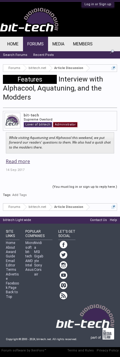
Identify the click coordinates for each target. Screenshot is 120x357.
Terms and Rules (80, 350)
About (10, 247)
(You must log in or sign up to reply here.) (84, 187)
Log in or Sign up (97, 4)
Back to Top (12, 294)
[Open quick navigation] (113, 68)
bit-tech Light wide (17, 220)
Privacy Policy (108, 350)
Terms (11, 270)
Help (113, 220)
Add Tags (19, 195)
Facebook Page (12, 285)
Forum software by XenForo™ (23, 350)
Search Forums (15, 55)
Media (58, 44)
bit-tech (31, 115)
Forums (35, 44)
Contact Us (98, 220)
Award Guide (11, 254)
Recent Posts (43, 55)
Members (83, 44)
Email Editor (10, 263)
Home (13, 44)
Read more (18, 161)
